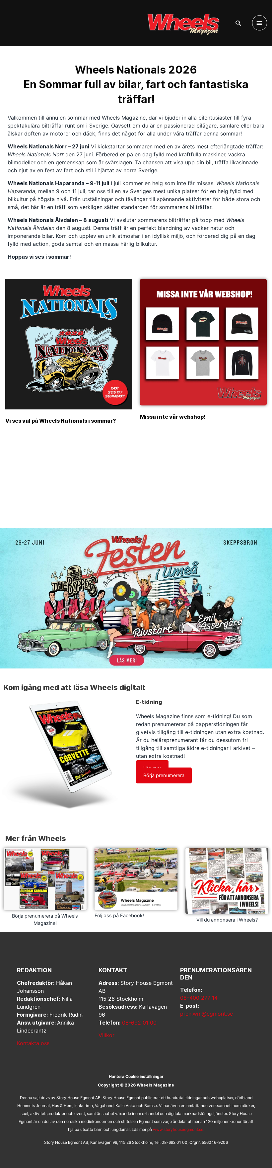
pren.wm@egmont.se (206, 1013)
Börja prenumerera (163, 775)
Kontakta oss (33, 1043)
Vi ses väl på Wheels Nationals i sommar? (60, 420)
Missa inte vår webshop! (172, 416)
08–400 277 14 (199, 997)
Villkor (106, 1035)
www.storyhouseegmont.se (178, 1129)
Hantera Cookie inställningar (136, 1076)
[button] (238, 23)
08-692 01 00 (139, 1022)
